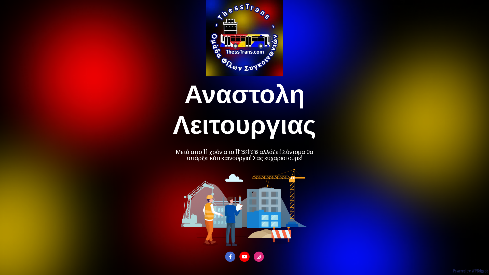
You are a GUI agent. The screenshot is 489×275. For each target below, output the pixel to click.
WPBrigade (480, 271)
